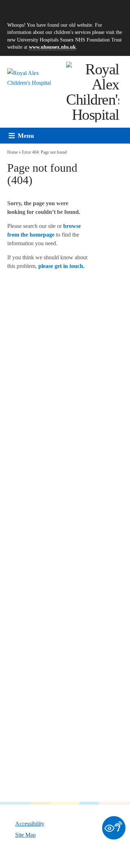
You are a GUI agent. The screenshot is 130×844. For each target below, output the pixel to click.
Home (12, 152)
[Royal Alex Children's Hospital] (92, 92)
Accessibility (29, 823)
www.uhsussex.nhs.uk (52, 47)
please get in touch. (61, 266)
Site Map (25, 835)
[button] (26, 136)
